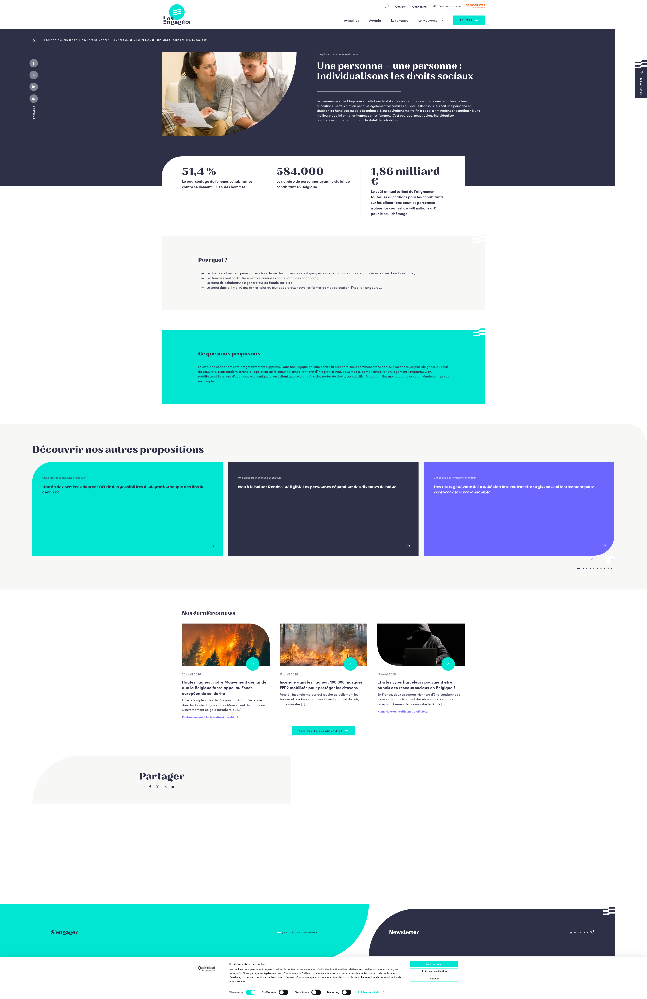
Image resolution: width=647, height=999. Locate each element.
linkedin (33, 87)
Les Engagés (177, 14)
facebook (33, 63)
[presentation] (594, 560)
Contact (400, 6)
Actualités (351, 20)
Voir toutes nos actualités (320, 730)
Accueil (33, 40)
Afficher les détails (369, 992)
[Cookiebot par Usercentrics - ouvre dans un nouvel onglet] (206, 968)
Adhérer (466, 20)
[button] (641, 79)
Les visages (399, 20)
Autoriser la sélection (434, 971)
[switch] (283, 992)
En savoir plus (214, 545)
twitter (33, 75)
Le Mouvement (429, 20)
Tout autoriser (434, 964)
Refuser (434, 978)
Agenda (375, 20)
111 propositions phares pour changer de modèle (74, 40)
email (33, 98)
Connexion (419, 6)
